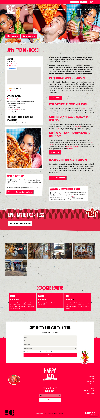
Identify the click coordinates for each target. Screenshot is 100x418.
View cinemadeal (58, 177)
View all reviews (11, 91)
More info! (55, 152)
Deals (45, 9)
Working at (89, 9)
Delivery (83, 2)
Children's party (89, 391)
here (73, 197)
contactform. (34, 123)
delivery (18, 110)
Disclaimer (60, 413)
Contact (79, 9)
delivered (57, 129)
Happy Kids (61, 9)
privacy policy (56, 352)
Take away (74, 2)
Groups (52, 9)
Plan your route (12, 65)
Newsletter (91, 381)
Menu (27, 9)
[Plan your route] (7, 65)
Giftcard (71, 9)
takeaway (78, 127)
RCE (46, 413)
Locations (36, 9)
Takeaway (10, 110)
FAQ (93, 379)
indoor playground (72, 146)
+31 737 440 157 (13, 63)
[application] (30, 9)
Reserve (94, 415)
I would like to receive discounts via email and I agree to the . (42, 352)
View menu (55, 97)
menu (84, 109)
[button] (97, 23)
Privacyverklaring (52, 413)
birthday (69, 149)
